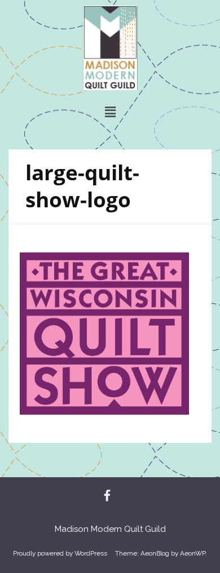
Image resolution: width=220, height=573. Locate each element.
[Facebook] (107, 496)
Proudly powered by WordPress (60, 553)
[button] (110, 111)
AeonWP (192, 553)
